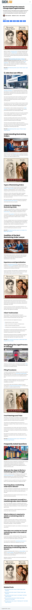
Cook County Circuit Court (9, 475)
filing (27, 363)
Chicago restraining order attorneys (10, 200)
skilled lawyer (14, 52)
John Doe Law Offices (8, 90)
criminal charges (10, 552)
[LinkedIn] (14, 21)
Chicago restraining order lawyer (16, 385)
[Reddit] (17, 21)
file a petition (11, 214)
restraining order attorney (12, 264)
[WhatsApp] (21, 21)
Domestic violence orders (8, 188)
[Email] (24, 21)
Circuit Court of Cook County (21, 373)
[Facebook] (4, 21)
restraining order (14, 51)
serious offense (22, 551)
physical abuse (7, 211)
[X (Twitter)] (7, 21)
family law (11, 265)
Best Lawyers (22, 15)
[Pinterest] (11, 21)
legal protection (17, 153)
